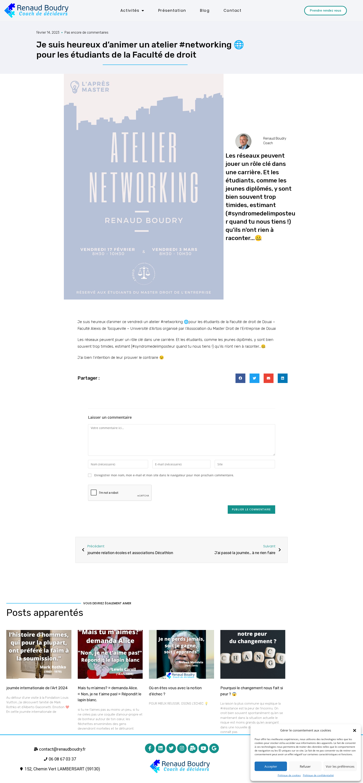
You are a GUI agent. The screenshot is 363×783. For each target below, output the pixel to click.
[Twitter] (171, 748)
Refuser (305, 766)
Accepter (270, 766)
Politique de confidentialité (318, 775)
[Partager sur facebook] (240, 378)
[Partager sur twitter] (254, 378)
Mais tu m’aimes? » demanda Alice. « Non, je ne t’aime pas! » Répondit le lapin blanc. (109, 694)
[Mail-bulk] (192, 748)
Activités (129, 10)
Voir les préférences (340, 766)
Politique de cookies (289, 775)
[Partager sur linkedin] (283, 378)
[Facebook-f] (150, 748)
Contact (233, 10)
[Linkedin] (160, 748)
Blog (205, 10)
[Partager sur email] (269, 378)
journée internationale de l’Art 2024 (37, 688)
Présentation (172, 10)
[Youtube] (203, 748)
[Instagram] (182, 748)
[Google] (214, 748)
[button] (354, 730)
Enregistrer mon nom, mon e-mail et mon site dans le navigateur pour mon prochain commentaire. (164, 475)
